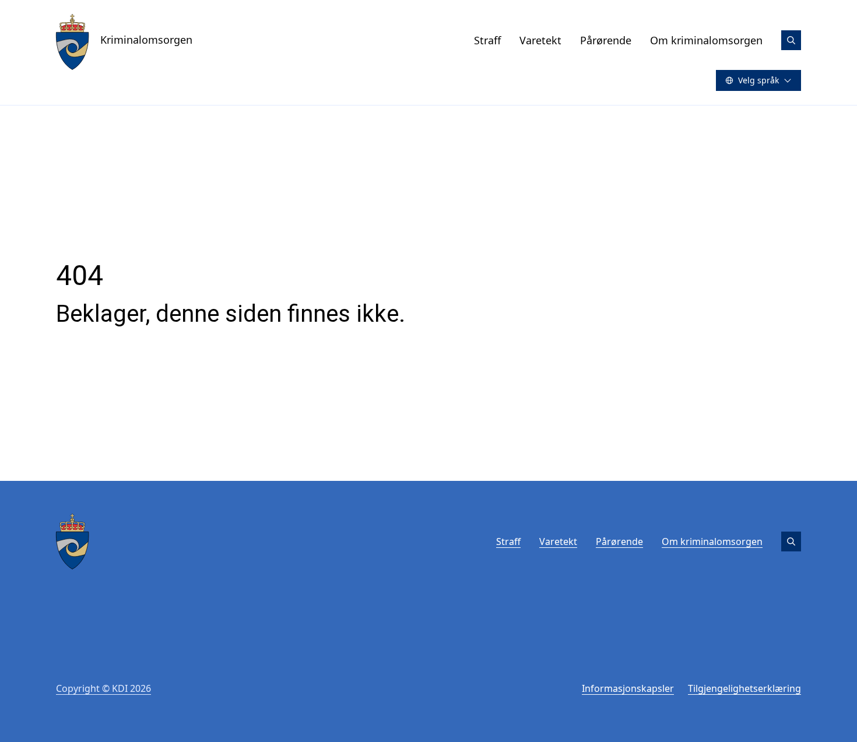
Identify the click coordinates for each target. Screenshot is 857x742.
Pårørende (605, 40)
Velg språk (758, 80)
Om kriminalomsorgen (706, 40)
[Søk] (791, 40)
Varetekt (540, 40)
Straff (487, 40)
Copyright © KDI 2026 (103, 688)
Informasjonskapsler (628, 688)
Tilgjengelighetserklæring (744, 688)
